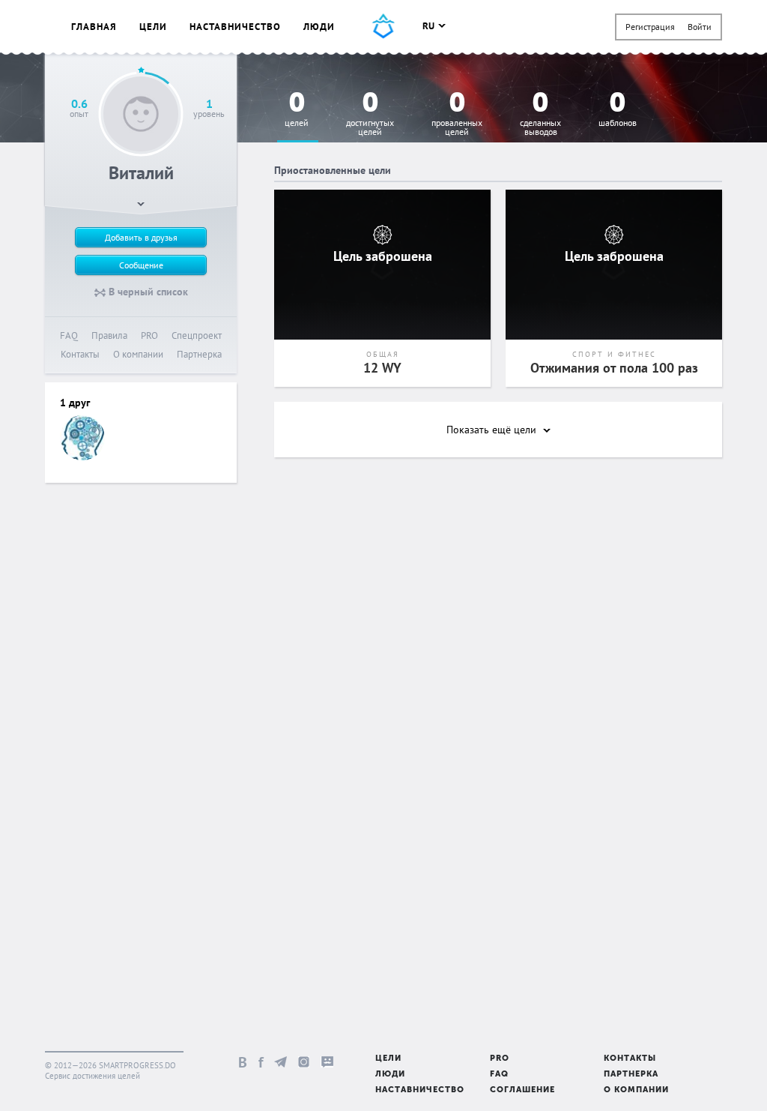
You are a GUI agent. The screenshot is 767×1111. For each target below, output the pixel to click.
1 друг (75, 402)
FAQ (69, 335)
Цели (153, 26)
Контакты (80, 354)
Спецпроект (197, 335)
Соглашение (522, 1090)
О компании (138, 354)
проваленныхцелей (456, 114)
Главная (94, 26)
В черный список (147, 291)
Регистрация (650, 26)
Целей (297, 109)
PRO (149, 335)
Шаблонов (617, 109)
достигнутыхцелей (370, 114)
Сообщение (141, 265)
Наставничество (235, 26)
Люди (319, 26)
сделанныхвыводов (540, 114)
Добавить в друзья (141, 237)
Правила (109, 335)
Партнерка (199, 354)
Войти (700, 26)
